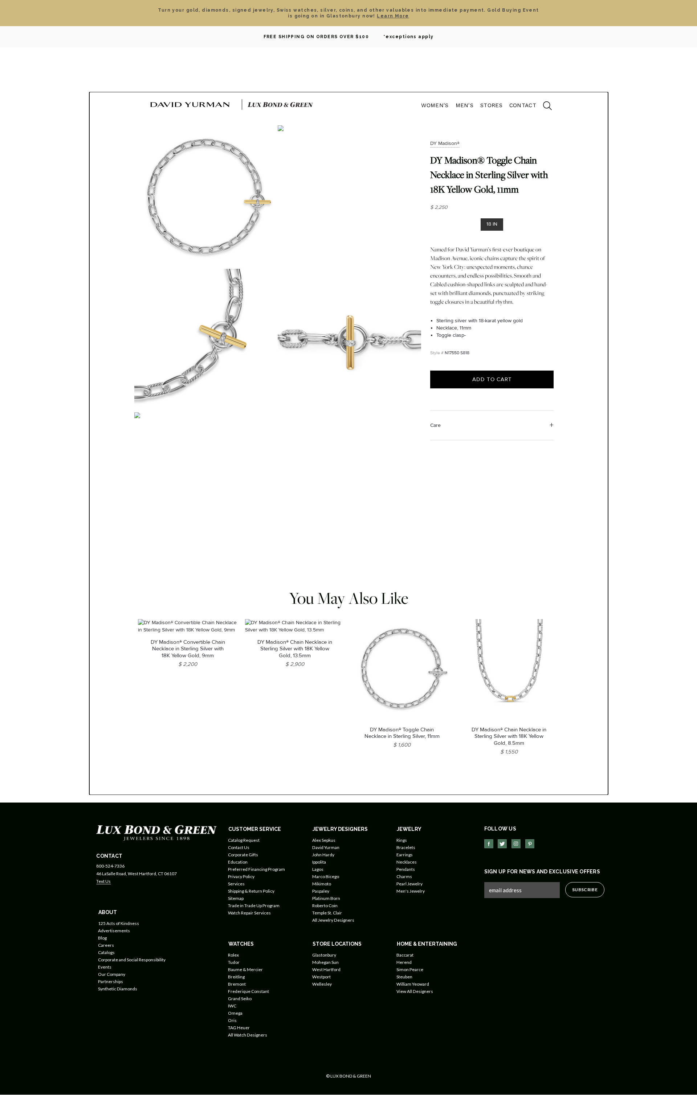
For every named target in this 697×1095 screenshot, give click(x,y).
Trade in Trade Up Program (254, 905)
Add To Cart (492, 379)
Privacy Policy (241, 876)
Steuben (404, 976)
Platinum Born (326, 898)
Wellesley (322, 984)
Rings (401, 840)
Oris (232, 1020)
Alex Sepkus (323, 840)
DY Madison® (445, 143)
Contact (522, 105)
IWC (232, 1006)
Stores (491, 105)
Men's (465, 105)
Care (435, 425)
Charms (404, 876)
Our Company (111, 974)
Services (236, 883)
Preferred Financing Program (256, 869)
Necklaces (406, 862)
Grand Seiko (240, 998)
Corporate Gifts (243, 854)
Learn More (393, 16)
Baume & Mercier (245, 969)
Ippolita (319, 862)
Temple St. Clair (327, 913)
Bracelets (405, 847)
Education (238, 862)
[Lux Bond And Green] (156, 832)
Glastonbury (324, 955)
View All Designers (414, 991)
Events (104, 967)
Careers (106, 945)
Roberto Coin (325, 905)
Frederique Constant (248, 991)
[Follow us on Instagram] (516, 843)
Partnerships (110, 981)
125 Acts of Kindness (118, 923)
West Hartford (326, 969)
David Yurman (325, 847)
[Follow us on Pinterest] (529, 843)
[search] (544, 106)
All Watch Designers (247, 1035)
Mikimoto (321, 883)
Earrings (404, 854)
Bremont (237, 984)
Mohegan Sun (325, 962)
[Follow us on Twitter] (502, 843)
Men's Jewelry (410, 891)
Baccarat (404, 955)
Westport (321, 976)
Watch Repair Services (249, 913)
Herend (404, 962)
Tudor (234, 962)
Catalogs (106, 952)
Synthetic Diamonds (117, 988)
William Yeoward (412, 984)
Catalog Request (244, 840)
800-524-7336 (110, 866)
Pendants (405, 869)
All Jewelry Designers (333, 920)
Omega (235, 1013)
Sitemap (236, 898)
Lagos (317, 869)
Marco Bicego (325, 876)
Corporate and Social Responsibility (132, 959)
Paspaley (320, 891)
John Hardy (323, 854)
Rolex (233, 955)
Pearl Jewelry (409, 883)
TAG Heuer (239, 1027)
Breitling (236, 976)
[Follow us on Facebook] (488, 843)
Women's (434, 105)
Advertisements (114, 930)
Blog (102, 938)
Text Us (103, 881)
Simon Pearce (409, 969)
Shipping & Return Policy (251, 891)
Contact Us (238, 847)
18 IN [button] (491, 224)
